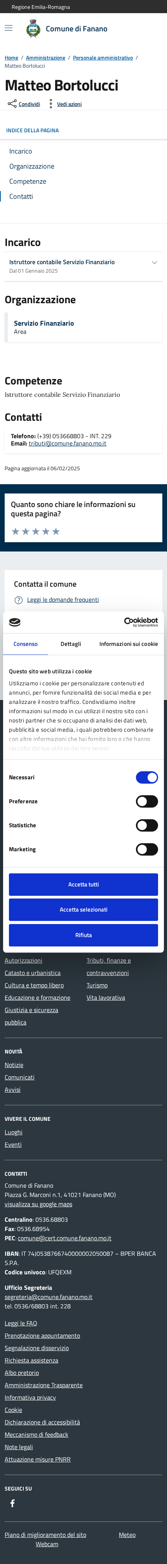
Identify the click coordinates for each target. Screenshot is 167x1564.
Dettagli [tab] (71, 643)
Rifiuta (83, 935)
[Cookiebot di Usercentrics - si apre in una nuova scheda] (124, 622)
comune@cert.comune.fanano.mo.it (64, 1238)
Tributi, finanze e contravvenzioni (109, 966)
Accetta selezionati (84, 909)
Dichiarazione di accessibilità (42, 1422)
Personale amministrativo (103, 57)
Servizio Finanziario (44, 323)
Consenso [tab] (26, 643)
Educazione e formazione (37, 997)
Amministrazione (45, 57)
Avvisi (13, 1089)
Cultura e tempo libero (34, 985)
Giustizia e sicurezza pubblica (31, 1016)
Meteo (127, 1534)
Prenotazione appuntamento (42, 1335)
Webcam (47, 1544)
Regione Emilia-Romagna (41, 7)
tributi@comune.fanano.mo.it (67, 443)
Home (11, 57)
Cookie (13, 1409)
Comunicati (20, 1077)
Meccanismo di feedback (36, 1434)
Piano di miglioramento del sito (45, 1534)
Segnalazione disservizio (37, 1347)
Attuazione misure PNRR (38, 1459)
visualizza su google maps (38, 1204)
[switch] (147, 801)
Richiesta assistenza (31, 1360)
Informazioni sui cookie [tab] (128, 643)
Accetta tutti (83, 884)
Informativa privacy (30, 1397)
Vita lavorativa (106, 997)
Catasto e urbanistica (33, 972)
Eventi (13, 1144)
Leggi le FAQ (21, 1323)
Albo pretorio (22, 1372)
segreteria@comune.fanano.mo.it (48, 1296)
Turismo (97, 985)
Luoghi (14, 1132)
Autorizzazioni (23, 960)
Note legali (19, 1446)
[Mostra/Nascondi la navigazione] (8, 27)
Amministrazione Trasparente (44, 1385)
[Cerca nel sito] (146, 28)
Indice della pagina (32, 130)
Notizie (14, 1064)
